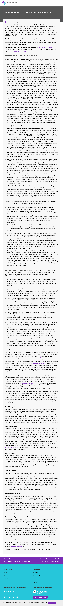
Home (6, 572)
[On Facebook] (5, 597)
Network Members (39, 576)
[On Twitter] (13, 597)
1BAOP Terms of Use (45, 47)
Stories (6, 579)
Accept (52, 603)
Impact (6, 576)
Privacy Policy (7, 603)
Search (35, 582)
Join (34, 579)
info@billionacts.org (43, 358)
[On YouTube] (9, 597)
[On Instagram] (17, 597)
